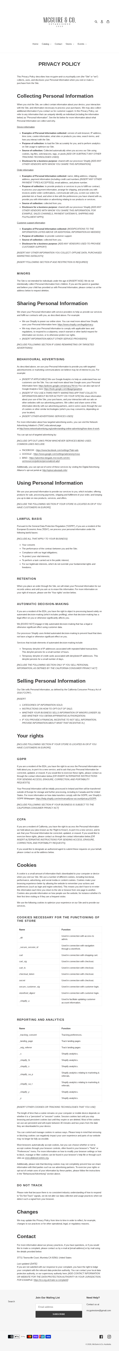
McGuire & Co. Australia (101, 1344)
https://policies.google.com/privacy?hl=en (58, 385)
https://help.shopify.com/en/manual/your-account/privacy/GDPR (66, 798)
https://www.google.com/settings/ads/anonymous (57, 454)
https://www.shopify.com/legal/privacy (75, 324)
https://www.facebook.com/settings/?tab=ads (57, 450)
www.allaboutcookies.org (36, 1158)
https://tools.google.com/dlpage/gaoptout (63, 389)
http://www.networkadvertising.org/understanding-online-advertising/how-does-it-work (59, 428)
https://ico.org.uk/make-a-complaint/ (51, 1280)
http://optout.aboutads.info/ (54, 470)
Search (11, 1301)
